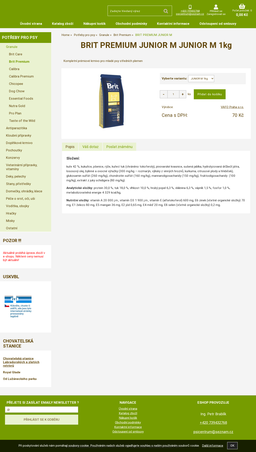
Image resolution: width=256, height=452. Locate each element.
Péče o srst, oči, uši (20, 199)
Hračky (11, 213)
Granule (11, 47)
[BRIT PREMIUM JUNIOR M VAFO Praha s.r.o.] (111, 101)
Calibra (14, 69)
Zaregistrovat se (216, 14)
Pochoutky (14, 150)
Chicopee (16, 84)
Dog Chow (17, 91)
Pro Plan (15, 113)
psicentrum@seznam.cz (190, 13)
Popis (70, 147)
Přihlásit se (216, 11)
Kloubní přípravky (18, 135)
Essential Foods (21, 98)
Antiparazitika (16, 128)
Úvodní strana (31, 24)
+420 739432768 (190, 10)
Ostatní (11, 228)
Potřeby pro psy (20, 37)
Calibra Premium (21, 76)
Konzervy (13, 158)
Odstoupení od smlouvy (217, 24)
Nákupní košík (94, 24)
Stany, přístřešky (18, 184)
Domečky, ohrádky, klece (24, 191)
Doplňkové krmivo (19, 143)
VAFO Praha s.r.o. (232, 107)
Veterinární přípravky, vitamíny (21, 167)
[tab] (70, 147)
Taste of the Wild (22, 121)
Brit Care (15, 54)
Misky (10, 221)
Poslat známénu (119, 147)
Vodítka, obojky (17, 206)
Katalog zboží (62, 24)
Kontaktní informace (173, 24)
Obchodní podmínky (131, 24)
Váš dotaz (90, 147)
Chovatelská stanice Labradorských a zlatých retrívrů (21, 362)
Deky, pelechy (16, 176)
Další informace (212, 445)
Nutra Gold (17, 106)
